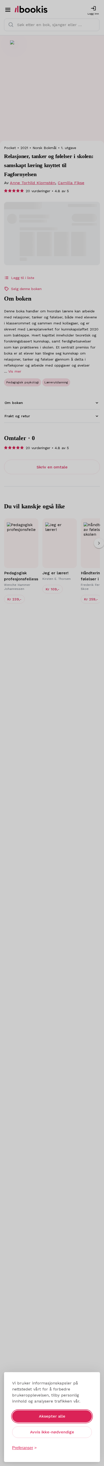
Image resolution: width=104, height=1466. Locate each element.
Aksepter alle (52, 1416)
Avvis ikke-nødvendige (52, 1432)
